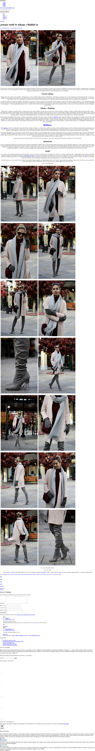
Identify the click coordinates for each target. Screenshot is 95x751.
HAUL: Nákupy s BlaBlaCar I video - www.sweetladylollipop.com (26, 635)
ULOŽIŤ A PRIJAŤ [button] (5, 750)
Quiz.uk (13, 572)
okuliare (34, 574)
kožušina (30, 574)
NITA (7, 618)
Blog (4, 14)
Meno (1, 605)
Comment (1, 586)
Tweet (1, 581)
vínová (60, 574)
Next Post (1, 589)
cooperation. (2, 21)
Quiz (40, 574)
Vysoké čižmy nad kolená (29, 155)
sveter (57, 574)
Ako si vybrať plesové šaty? (9, 642)
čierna (9, 574)
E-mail (2, 607)
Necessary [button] (2, 738)
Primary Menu (3, 0)
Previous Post (2, 588)
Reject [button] (61, 723)
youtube (4, 4)
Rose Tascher (8, 629)
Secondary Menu (5, 11)
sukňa (55, 574)
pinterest (4, 2)
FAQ (4, 19)
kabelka (27, 574)
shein (51, 574)
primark (37, 574)
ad (3, 574)
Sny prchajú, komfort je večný (9, 640)
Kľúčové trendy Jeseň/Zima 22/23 (10, 645)
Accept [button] (58, 723)
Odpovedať (5, 626)
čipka (11, 574)
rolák (42, 574)
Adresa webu (2, 610)
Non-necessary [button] (3, 744)
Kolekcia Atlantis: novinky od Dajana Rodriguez (13, 641)
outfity (4, 16)
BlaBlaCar (56, 117)
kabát (25, 574)
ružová (48, 574)
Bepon (59, 572)
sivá (52, 574)
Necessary (4, 739)
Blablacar (5, 574)
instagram (4, 3)
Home (4, 13)
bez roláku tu (43, 572)
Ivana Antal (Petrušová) (5, 28)
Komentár (2, 603)
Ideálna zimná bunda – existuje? (9, 643)
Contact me (5, 18)
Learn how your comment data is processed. (25, 614)
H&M (22, 574)
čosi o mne (5, 15)
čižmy (13, 574)
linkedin (4, 5)
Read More (66, 723)
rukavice (45, 574)
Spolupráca (5, 17)
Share (1, 576)
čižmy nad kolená (18, 574)
